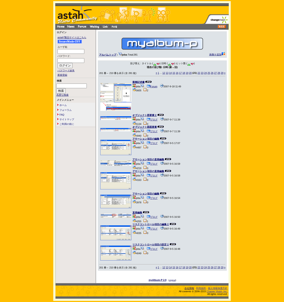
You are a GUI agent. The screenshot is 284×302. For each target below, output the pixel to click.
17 (180, 73)
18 (183, 73)
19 (187, 73)
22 (198, 73)
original (172, 280)
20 (190, 73)
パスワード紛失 (66, 70)
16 (177, 73)
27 (215, 73)
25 (208, 73)
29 (222, 73)
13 (167, 73)
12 (163, 73)
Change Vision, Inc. (217, 291)
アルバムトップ (107, 54)
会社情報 (189, 288)
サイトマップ (66, 119)
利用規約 (201, 288)
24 (205, 73)
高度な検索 (62, 95)
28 (218, 73)
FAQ (61, 114)
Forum (153, 86)
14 (170, 73)
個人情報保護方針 (217, 288)
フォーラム (65, 110)
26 (212, 73)
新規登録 (62, 75)
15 (173, 73)
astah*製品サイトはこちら (71, 37)
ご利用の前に (66, 124)
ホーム (63, 105)
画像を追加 (215, 54)
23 (202, 73)
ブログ (154, 119)
